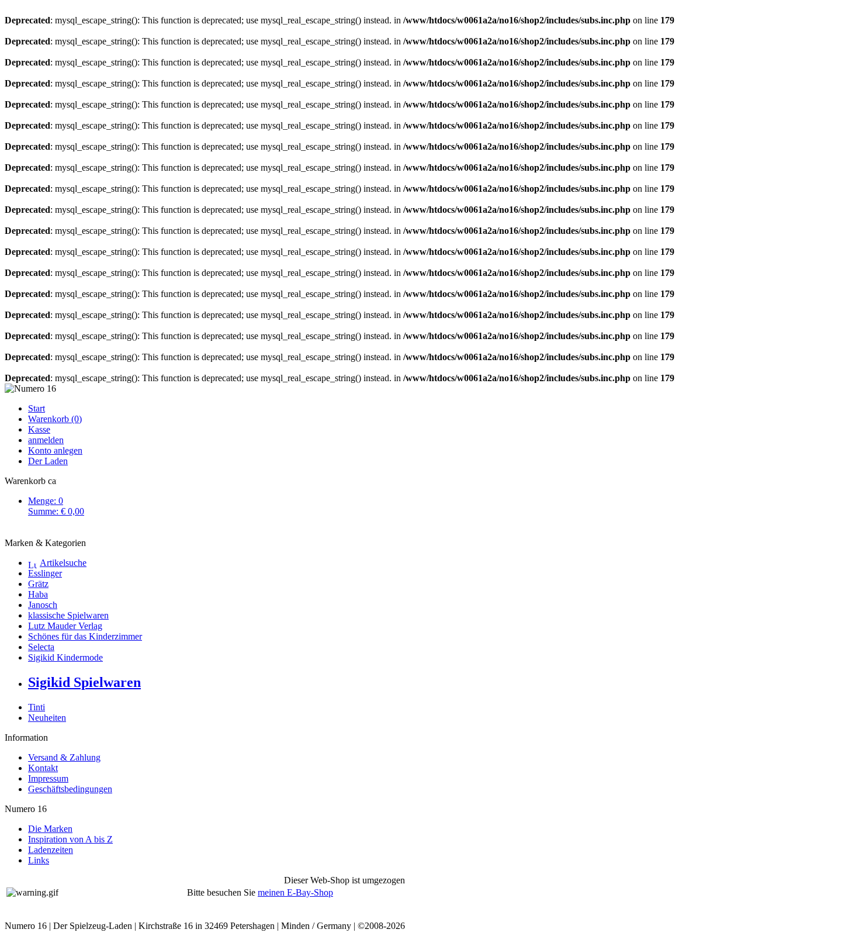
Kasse (39, 429)
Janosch (42, 605)
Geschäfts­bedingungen (70, 789)
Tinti (36, 707)
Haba (38, 594)
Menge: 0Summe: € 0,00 (56, 506)
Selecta (41, 647)
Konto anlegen (55, 450)
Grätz (38, 584)
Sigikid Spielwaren (84, 682)
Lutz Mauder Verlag (65, 626)
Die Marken (50, 829)
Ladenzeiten (50, 850)
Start (36, 408)
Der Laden (48, 461)
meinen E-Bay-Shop (295, 892)
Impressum (48, 778)
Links (38, 860)
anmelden (46, 440)
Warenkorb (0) (55, 419)
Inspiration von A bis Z (70, 839)
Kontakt (43, 768)
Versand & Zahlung (64, 757)
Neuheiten (47, 718)
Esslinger (45, 573)
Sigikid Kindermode (65, 657)
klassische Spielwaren (68, 615)
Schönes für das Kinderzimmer (85, 636)
